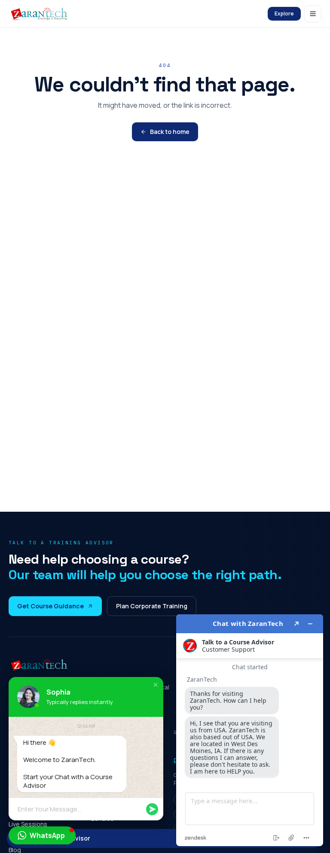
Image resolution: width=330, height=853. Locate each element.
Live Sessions (28, 824)
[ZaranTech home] (40, 13)
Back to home (169, 131)
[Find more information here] (249, 730)
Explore (284, 13)
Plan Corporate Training (151, 606)
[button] (155, 684)
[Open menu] (312, 13)
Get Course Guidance (50, 606)
